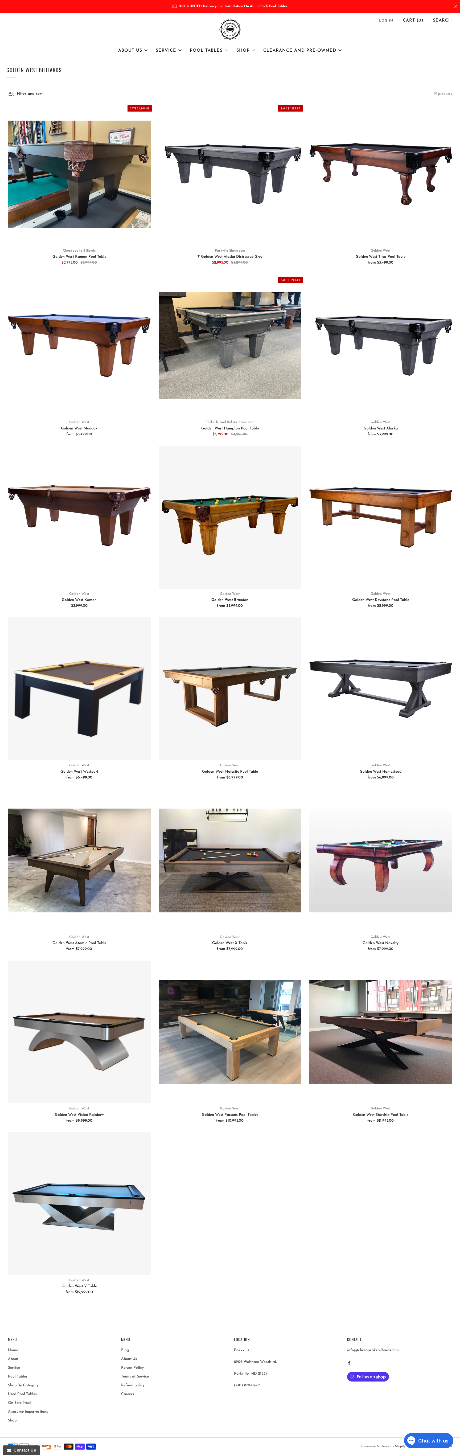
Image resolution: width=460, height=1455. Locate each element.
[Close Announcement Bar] (455, 6)
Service (166, 50)
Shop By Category (23, 1385)
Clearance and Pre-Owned (299, 50)
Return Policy (132, 1368)
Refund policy (133, 1385)
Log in (386, 20)
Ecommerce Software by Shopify (383, 1446)
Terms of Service (135, 1377)
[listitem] (230, 6)
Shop (243, 50)
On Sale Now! (19, 1403)
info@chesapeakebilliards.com (373, 1350)
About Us (130, 50)
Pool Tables (206, 50)
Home (13, 1350)
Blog (125, 1350)
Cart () (413, 20)
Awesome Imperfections (28, 1412)
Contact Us (23, 1450)
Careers (127, 1394)
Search (442, 20)
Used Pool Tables (22, 1394)
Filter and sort (30, 94)
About (13, 1359)
